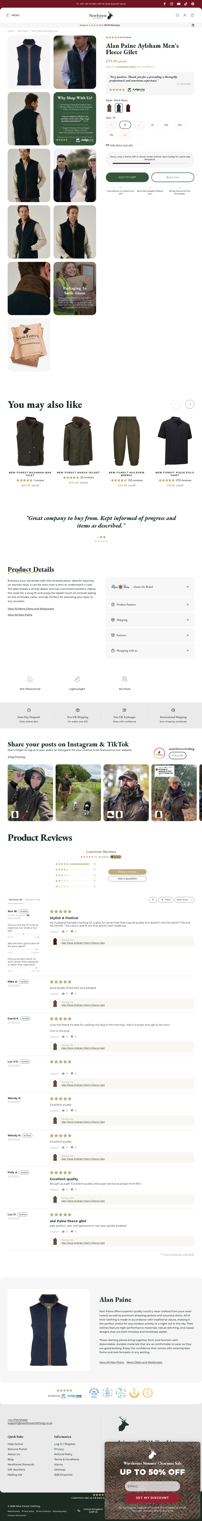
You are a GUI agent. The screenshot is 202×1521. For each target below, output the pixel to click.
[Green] (109, 108)
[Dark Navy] (118, 108)
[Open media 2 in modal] (74, 62)
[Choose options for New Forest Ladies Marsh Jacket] (158, 814)
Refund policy (14, 1511)
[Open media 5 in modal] (74, 175)
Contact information (17, 1515)
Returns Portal (17, 1449)
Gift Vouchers (16, 1469)
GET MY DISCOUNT (152, 1498)
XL (152, 124)
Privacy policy (28, 1511)
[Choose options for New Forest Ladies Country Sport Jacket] (14, 814)
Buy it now (172, 177)
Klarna (58, 1464)
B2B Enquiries (63, 1474)
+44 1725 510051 (18, 1420)
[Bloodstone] (128, 108)
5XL (125, 134)
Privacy (59, 1449)
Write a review (127, 871)
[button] (113, 37)
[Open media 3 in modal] (29, 118)
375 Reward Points (126, 67)
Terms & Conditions (66, 1459)
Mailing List (15, 1474)
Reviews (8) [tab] (15, 899)
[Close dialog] (197, 1445)
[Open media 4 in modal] (29, 175)
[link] (30, 441)
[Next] (185, 792)
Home (11, 31)
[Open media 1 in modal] (29, 62)
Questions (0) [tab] (32, 899)
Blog (11, 1459)
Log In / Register (65, 1444)
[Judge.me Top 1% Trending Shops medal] (148, 1393)
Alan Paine (23, 31)
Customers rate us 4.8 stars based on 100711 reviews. (101, 1497)
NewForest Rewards (21, 1464)
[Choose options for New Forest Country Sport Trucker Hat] (110, 814)
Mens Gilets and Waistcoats (45, 31)
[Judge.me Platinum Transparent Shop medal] (121, 1393)
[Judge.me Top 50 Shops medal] (134, 1393)
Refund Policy (63, 1454)
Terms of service (43, 1511)
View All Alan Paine (111, 1362)
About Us (14, 1454)
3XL (180, 124)
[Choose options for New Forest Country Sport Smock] (119, 814)
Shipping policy (60, 1511)
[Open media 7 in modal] (74, 232)
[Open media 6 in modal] (29, 232)
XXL (166, 124)
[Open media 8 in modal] (29, 288)
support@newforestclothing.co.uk (30, 1423)
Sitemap (59, 1469)
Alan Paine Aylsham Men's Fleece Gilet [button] (83, 942)
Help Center (15, 1444)
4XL (111, 134)
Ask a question (127, 878)
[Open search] (153, 899)
